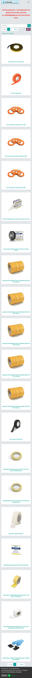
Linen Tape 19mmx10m (16, 439)
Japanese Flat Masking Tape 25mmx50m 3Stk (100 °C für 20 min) (16, 344)
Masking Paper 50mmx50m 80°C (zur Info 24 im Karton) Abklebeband (16, 470)
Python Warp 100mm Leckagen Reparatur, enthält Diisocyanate (16, 658)
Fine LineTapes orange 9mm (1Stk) (16, 187)
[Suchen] (29, 25)
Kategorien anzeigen (8, 33)
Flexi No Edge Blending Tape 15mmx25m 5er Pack (16, 219)
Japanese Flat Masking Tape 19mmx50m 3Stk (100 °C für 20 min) (16, 312)
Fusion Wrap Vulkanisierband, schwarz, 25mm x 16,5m (16, 249)
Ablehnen (4, 675)
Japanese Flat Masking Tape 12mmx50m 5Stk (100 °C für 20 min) (16, 281)
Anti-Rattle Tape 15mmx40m (16, 61)
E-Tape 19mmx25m (16, 93)
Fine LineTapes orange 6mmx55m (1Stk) (16, 156)
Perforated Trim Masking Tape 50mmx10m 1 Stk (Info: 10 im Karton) (16, 595)
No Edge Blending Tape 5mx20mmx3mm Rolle (16, 565)
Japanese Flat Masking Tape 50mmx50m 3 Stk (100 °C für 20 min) (16, 407)
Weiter (15, 29)
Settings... (14, 675)
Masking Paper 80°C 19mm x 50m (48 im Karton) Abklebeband (16, 501)
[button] (28, 29)
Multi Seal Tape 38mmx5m (16, 533)
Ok (9, 675)
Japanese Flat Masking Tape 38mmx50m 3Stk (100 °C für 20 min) (16, 375)
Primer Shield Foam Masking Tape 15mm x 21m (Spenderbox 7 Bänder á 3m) (16, 627)
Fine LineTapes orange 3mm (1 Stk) (16, 124)
